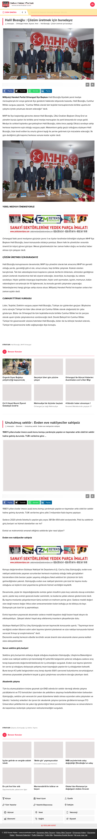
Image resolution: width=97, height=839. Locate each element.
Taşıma (35, 728)
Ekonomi (19, 426)
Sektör (30, 728)
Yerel (36, 24)
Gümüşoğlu (21, 728)
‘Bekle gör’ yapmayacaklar (46, 760)
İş (26, 728)
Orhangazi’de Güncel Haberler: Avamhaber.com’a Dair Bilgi (80, 378)
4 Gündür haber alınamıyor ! (78, 403)
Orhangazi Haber (22, 24)
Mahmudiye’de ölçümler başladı (48, 403)
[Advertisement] (48, 334)
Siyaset (31, 24)
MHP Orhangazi (26, 345)
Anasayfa (10, 24)
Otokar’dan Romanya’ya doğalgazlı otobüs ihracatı (77, 787)
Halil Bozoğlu (15, 345)
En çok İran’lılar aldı (11, 786)
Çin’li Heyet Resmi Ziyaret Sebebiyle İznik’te (14, 404)
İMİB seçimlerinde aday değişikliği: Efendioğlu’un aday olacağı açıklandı (79, 763)
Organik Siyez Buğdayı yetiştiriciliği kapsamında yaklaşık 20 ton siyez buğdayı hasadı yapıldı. (16, 381)
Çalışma (13, 728)
